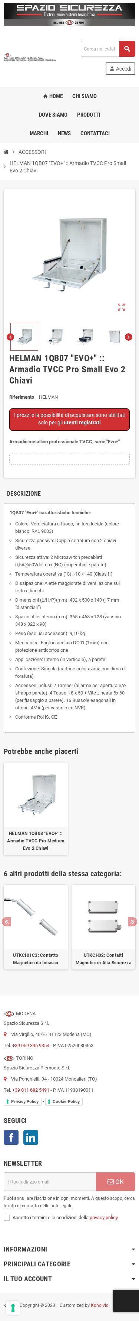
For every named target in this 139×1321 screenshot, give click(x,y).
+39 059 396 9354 (30, 1045)
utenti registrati (82, 422)
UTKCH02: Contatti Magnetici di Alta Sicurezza (103, 959)
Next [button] (132, 921)
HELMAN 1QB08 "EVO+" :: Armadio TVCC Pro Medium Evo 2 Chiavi (35, 841)
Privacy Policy (25, 1101)
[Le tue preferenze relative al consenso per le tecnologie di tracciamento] (13, 1308)
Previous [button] (6, 921)
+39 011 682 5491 (30, 1090)
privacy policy (104, 1217)
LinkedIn (30, 1137)
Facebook (11, 1137)
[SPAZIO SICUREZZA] (30, 58)
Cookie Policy (66, 1101)
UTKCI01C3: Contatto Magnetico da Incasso (36, 959)
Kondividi (100, 1305)
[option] (36, 931)
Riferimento (21, 397)
